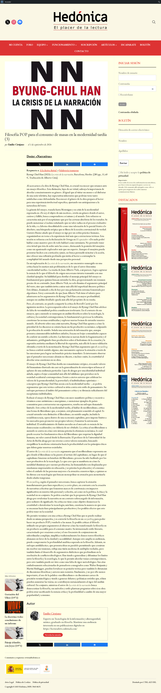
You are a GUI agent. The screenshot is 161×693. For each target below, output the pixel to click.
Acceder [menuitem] (8, 2)
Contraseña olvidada (128, 112)
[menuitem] (2, 2)
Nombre (122, 140)
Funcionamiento (63, 44)
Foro (29, 44)
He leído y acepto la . (134, 174)
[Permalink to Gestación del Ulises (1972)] (14, 585)
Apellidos (123, 150)
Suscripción (89, 44)
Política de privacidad (41, 682)
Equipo (41, 44)
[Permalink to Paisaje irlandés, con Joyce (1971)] (14, 633)
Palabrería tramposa (69, 170)
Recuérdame (126, 94)
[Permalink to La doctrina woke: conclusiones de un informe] (14, 607)
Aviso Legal (9, 682)
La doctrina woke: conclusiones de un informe (14, 620)
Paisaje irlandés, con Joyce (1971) (13, 644)
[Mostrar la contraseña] (152, 88)
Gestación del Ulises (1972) (12, 596)
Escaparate (128, 44)
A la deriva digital (48, 170)
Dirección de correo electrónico (133, 129)
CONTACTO (81, 51)
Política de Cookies (23, 682)
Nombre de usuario (127, 72)
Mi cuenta (15, 44)
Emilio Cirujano (16, 144)
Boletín (145, 44)
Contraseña (124, 83)
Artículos (108, 44)
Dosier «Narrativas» (39, 156)
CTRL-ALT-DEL (149, 682)
